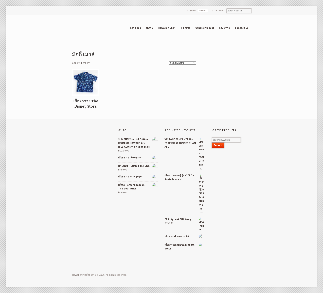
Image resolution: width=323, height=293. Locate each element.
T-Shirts (185, 27)
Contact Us (241, 27)
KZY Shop (135, 27)
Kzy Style (224, 27)
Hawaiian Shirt (166, 27)
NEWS (149, 27)
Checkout (218, 10)
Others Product (204, 27)
